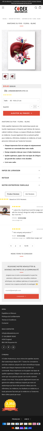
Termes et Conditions (9, 320)
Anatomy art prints (14, 18)
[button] (5, 76)
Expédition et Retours (9, 313)
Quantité (6, 107)
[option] (21, 50)
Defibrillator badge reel (18, 238)
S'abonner (20, 296)
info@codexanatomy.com (10, 333)
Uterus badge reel (17, 220)
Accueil (5, 18)
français (16, 419)
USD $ (26, 419)
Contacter (5, 323)
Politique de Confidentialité (11, 316)
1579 (26, 246)
